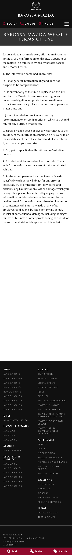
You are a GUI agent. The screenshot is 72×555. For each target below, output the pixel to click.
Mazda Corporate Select (51, 422)
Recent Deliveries (49, 502)
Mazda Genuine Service (49, 467)
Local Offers (47, 383)
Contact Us (46, 484)
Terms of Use (47, 517)
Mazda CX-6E (12, 387)
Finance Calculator (52, 400)
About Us (44, 488)
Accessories (46, 453)
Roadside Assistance (52, 462)
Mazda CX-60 (12, 396)
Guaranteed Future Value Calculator (51, 415)
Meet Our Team (48, 497)
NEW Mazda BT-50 (15, 420)
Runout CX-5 (12, 391)
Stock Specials (48, 387)
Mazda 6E (10, 439)
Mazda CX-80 (12, 405)
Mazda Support (49, 473)
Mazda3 (9, 435)
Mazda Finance (48, 405)
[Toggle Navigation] (66, 23)
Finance (43, 396)
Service (43, 444)
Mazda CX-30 (12, 378)
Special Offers (48, 378)
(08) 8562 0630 (17, 541)
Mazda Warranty (50, 457)
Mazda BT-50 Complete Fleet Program (48, 431)
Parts (42, 448)
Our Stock (45, 374)
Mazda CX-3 (11, 374)
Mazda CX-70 (12, 400)
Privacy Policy (48, 512)
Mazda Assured (49, 409)
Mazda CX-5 (11, 383)
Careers (43, 493)
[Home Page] (36, 6)
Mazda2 (9, 430)
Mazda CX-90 (12, 409)
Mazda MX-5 (12, 450)
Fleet (41, 391)
